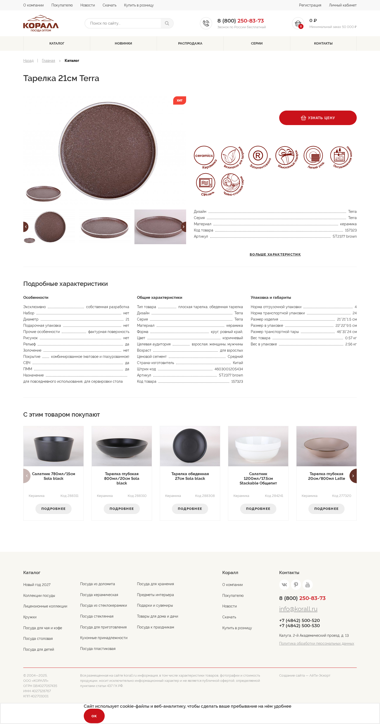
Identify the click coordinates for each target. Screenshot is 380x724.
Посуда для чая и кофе (42, 628)
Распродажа (190, 43)
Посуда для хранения (155, 584)
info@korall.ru (298, 609)
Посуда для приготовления (103, 627)
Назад (28, 61)
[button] (25, 227)
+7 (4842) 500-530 (299, 625)
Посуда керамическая (99, 595)
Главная (48, 61)
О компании (33, 5)
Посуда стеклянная (96, 616)
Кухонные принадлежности (103, 638)
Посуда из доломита (97, 584)
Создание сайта (292, 675)
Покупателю (62, 5)
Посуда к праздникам (155, 627)
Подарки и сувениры (155, 605)
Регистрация (310, 5)
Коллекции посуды (39, 595)
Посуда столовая (38, 638)
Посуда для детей (38, 649)
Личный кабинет (343, 5)
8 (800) (302, 598)
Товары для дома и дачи (157, 616)
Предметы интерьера (155, 595)
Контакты (323, 43)
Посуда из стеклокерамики (103, 605)
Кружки (29, 617)
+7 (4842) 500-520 (299, 620)
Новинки (123, 43)
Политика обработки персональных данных (316, 643)
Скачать (109, 5)
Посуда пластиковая (98, 649)
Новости (87, 5)
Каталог (56, 43)
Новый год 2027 (36, 585)
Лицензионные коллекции (45, 606)
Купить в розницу (139, 5)
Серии (257, 43)
